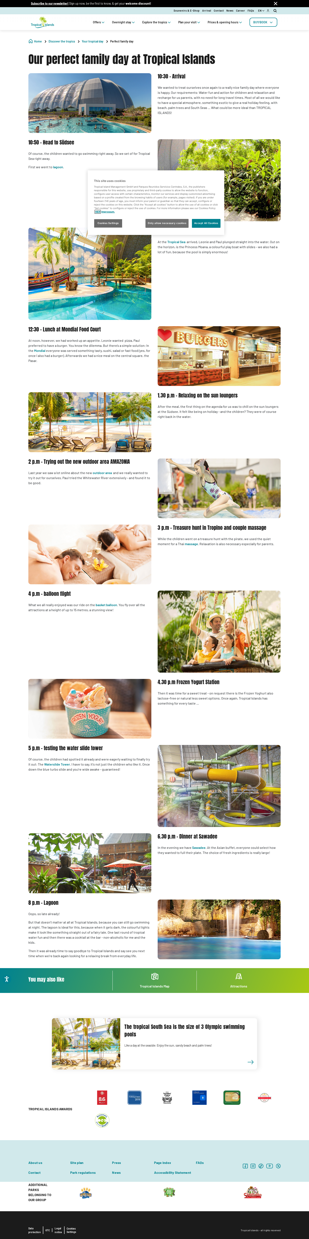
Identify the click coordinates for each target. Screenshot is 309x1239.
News (230, 10)
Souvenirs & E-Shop (187, 10)
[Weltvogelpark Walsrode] (169, 1192)
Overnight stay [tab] (121, 22)
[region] (156, 202)
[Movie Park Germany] (85, 1192)
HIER (97, 211)
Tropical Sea (176, 242)
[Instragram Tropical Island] (253, 1165)
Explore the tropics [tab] (154, 22)
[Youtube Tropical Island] (269, 1165)
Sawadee (199, 847)
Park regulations (83, 1172)
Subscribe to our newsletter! (50, 3)
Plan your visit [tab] (187, 22)
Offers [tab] (97, 22)
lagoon (58, 167)
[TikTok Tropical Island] (261, 1165)
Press (116, 1163)
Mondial (40, 350)
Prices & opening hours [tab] (223, 22)
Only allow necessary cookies (167, 223)
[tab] (263, 22)
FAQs (251, 10)
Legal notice (58, 1230)
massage (191, 544)
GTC (47, 1230)
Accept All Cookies (206, 223)
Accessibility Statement (172, 1172)
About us (35, 1163)
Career (240, 10)
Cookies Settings (71, 1230)
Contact (219, 10)
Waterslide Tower (57, 764)
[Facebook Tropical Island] (245, 1165)
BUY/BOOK (260, 22)
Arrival (206, 10)
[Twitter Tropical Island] (278, 1165)
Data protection (34, 1230)
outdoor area (102, 473)
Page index (162, 1163)
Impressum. (108, 211)
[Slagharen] (252, 1192)
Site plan (76, 1163)
